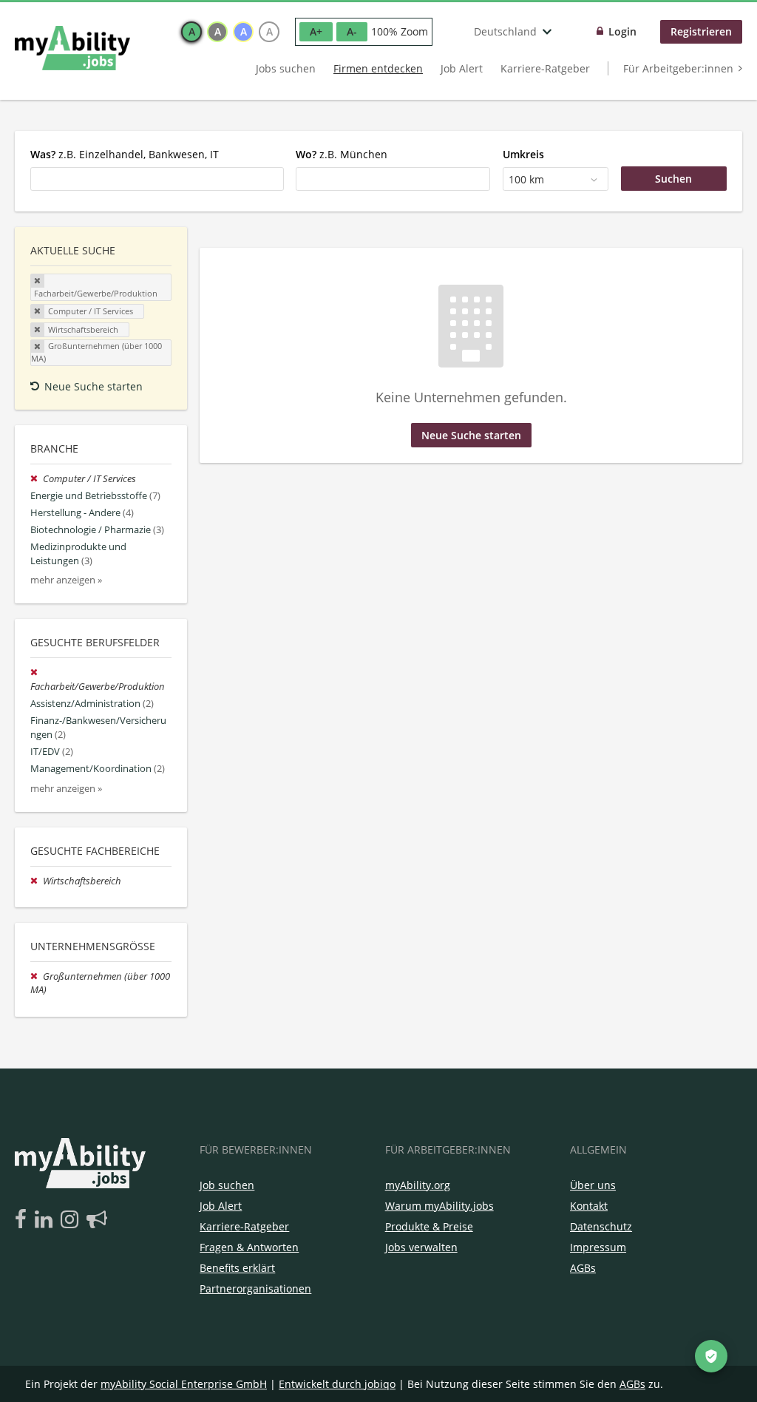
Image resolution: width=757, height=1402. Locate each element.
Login (622, 31)
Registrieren (701, 31)
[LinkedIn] (46, 1220)
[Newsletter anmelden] (96, 1220)
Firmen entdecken (378, 68)
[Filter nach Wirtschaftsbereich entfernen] (36, 881)
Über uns (593, 1185)
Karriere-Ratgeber (545, 68)
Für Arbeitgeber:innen (678, 68)
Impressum (598, 1247)
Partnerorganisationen (255, 1288)
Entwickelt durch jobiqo (337, 1384)
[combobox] (157, 179)
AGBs (583, 1268)
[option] (191, 31)
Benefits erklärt (237, 1268)
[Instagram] (72, 1220)
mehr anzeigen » (66, 580)
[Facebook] (23, 1220)
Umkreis (523, 154)
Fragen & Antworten (249, 1247)
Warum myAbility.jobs (439, 1206)
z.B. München (341, 154)
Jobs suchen (286, 68)
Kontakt (589, 1206)
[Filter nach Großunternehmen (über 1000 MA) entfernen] (36, 976)
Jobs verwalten (421, 1247)
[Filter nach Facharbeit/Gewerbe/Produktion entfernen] (35, 672)
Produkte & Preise (429, 1226)
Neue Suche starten (93, 386)
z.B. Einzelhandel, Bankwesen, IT (124, 154)
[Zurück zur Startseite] (72, 48)
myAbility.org (417, 1185)
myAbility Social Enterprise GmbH (184, 1384)
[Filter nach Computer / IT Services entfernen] (36, 479)
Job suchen (227, 1185)
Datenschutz (601, 1226)
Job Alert (462, 68)
